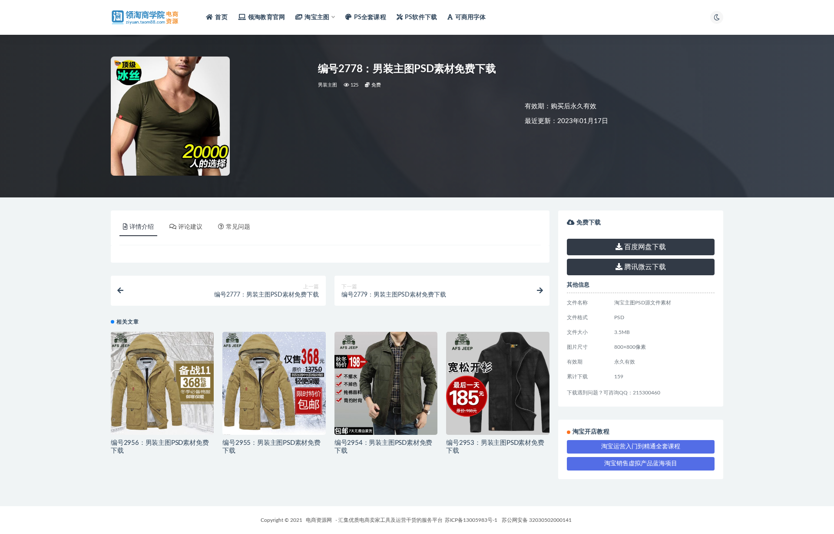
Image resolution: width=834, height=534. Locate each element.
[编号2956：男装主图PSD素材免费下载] (162, 383)
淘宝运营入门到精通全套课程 (640, 447)
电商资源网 (319, 520)
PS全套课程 (370, 17)
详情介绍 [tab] (141, 227)
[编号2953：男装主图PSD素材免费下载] (497, 383)
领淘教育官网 (266, 17)
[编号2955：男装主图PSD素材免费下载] (273, 383)
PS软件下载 (421, 17)
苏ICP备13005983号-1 (471, 520)
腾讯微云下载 (644, 267)
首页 (221, 17)
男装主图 (328, 85)
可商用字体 (470, 17)
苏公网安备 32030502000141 (537, 520)
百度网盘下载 (644, 247)
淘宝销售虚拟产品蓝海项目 (640, 464)
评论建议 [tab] (190, 227)
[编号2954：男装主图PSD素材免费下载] (385, 383)
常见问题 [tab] (238, 227)
